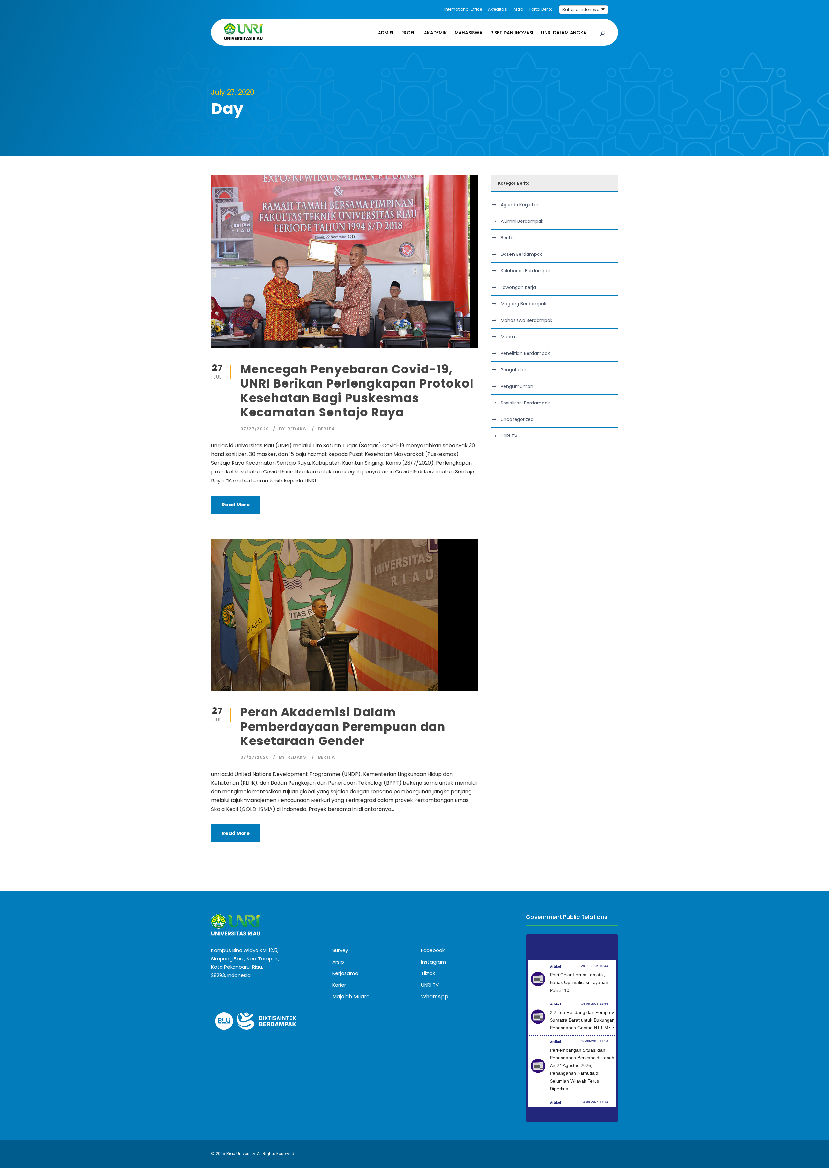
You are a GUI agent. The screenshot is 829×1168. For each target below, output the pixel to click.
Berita (326, 429)
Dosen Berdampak (521, 254)
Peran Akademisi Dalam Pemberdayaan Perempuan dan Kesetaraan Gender (343, 726)
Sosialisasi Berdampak (525, 403)
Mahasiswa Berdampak (526, 320)
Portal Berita (541, 9)
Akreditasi (497, 9)
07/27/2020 (254, 429)
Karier (339, 984)
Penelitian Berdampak (525, 353)
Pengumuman (517, 386)
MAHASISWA (469, 32)
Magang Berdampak (523, 304)
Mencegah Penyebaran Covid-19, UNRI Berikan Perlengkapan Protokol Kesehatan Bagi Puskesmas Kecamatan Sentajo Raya (357, 391)
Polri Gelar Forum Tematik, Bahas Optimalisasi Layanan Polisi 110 (579, 982)
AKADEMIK (435, 32)
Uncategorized (517, 419)
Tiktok (428, 973)
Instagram (433, 961)
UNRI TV (509, 436)
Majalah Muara (350, 996)
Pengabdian (514, 370)
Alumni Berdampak (522, 221)
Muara (508, 337)
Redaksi (297, 429)
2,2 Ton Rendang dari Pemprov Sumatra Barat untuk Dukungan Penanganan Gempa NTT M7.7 (582, 1020)
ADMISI (385, 32)
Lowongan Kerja (518, 287)
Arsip (338, 961)
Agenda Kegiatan (520, 204)
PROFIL (408, 32)
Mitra (518, 9)
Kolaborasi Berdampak (526, 270)
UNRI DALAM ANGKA (563, 32)
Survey (340, 950)
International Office (463, 9)
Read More (236, 504)
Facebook (433, 950)
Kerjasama (345, 973)
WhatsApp (434, 996)
